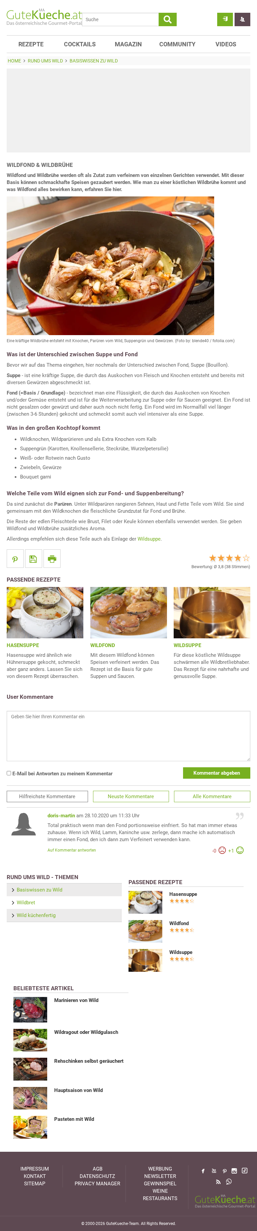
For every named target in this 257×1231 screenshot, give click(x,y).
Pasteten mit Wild (74, 1119)
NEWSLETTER (160, 1176)
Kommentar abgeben (216, 773)
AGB (97, 1169)
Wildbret (26, 903)
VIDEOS (226, 44)
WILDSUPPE (187, 645)
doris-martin (61, 816)
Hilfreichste (47, 796)
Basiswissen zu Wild (39, 890)
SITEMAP (34, 1184)
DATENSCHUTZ (97, 1176)
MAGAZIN (128, 44)
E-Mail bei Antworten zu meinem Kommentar (61, 774)
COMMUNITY (177, 44)
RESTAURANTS (160, 1198)
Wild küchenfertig (36, 915)
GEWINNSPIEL (160, 1184)
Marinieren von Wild (76, 1000)
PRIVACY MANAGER (97, 1184)
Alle (212, 796)
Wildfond (179, 923)
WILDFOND (102, 645)
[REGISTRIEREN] (242, 19)
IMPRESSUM (34, 1169)
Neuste (131, 796)
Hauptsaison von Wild (78, 1090)
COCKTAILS (80, 44)
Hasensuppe (183, 894)
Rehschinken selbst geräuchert (88, 1061)
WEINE (160, 1191)
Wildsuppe (149, 539)
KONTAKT (35, 1176)
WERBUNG (160, 1169)
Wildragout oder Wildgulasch (86, 1032)
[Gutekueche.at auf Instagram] (234, 1171)
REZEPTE (31, 44)
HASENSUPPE (23, 645)
